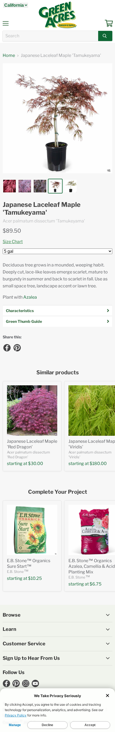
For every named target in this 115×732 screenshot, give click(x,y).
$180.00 (98, 463)
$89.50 (12, 231)
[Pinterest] (17, 347)
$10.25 (35, 578)
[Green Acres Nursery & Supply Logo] (57, 14)
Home (9, 55)
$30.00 (35, 463)
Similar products (57, 372)
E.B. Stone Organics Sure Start (28, 563)
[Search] (105, 36)
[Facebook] (7, 347)
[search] (50, 36)
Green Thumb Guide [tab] (24, 321)
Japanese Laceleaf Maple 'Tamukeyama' (41, 208)
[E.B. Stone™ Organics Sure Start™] (32, 530)
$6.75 (95, 584)
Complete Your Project (57, 492)
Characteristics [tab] (20, 310)
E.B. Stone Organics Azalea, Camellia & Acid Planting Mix (91, 566)
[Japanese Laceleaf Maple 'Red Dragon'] (32, 410)
